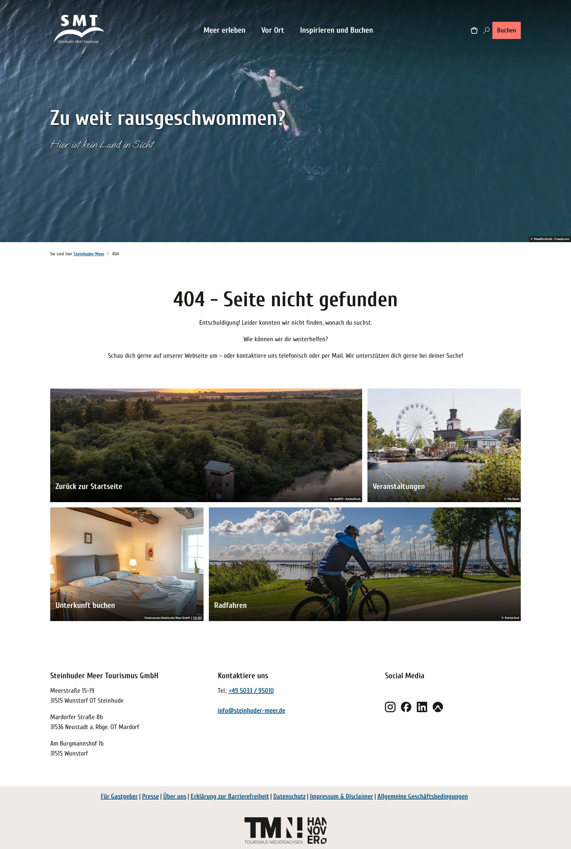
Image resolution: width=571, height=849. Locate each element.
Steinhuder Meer (89, 254)
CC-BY (197, 618)
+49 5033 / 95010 (251, 690)
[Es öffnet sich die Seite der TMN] (273, 830)
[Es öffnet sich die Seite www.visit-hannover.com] (317, 830)
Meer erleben (225, 30)
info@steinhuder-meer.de (251, 710)
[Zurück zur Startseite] (79, 30)
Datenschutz (289, 796)
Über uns (174, 796)
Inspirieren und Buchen (336, 30)
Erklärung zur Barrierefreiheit (230, 796)
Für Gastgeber (119, 796)
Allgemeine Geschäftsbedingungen (422, 796)
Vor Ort (272, 30)
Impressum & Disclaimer (341, 796)
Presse (150, 796)
